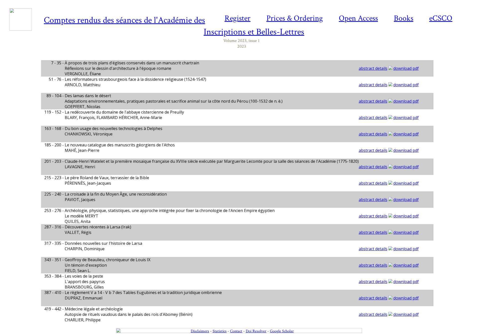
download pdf (406, 68)
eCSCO (440, 18)
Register (237, 18)
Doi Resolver (256, 331)
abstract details (373, 68)
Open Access (358, 18)
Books (403, 18)
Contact (236, 331)
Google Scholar (282, 331)
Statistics (220, 331)
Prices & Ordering (294, 18)
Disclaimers (200, 331)
